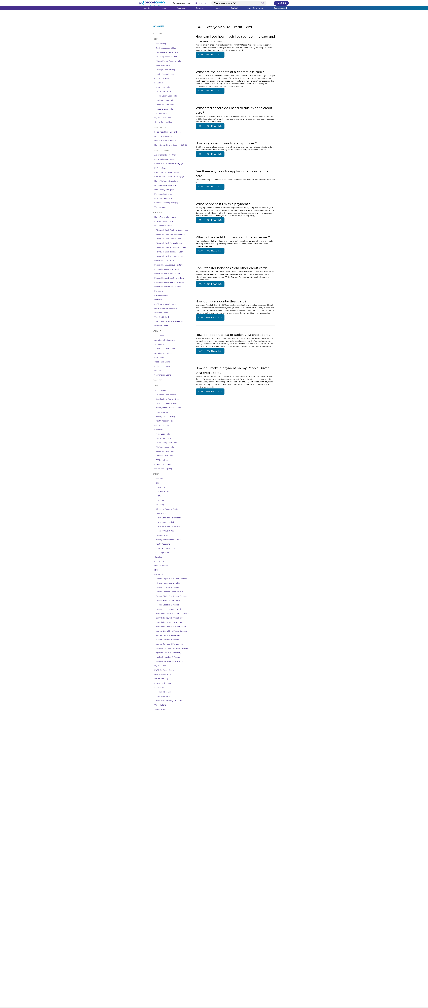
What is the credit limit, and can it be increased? (233, 237)
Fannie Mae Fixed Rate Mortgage (168, 163)
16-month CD (163, 487)
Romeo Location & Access (167, 605)
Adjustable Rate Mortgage (165, 155)
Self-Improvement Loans (165, 304)
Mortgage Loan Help (165, 100)
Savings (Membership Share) (168, 539)
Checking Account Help (166, 57)
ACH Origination (161, 552)
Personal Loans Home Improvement (170, 282)
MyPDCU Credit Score (164, 670)
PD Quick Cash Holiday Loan (168, 239)
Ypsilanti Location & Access (168, 657)
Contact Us (159, 561)
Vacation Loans (161, 313)
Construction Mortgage (164, 159)
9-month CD (163, 492)
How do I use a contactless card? (221, 301)
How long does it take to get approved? (226, 143)
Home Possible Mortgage (165, 185)
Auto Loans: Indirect (163, 353)
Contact (234, 8)
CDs (159, 496)
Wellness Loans (161, 326)
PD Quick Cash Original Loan (169, 243)
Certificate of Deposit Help (167, 52)
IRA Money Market (166, 522)
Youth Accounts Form (165, 548)
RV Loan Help (162, 113)
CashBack (158, 557)
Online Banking (161, 679)
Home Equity (159, 127)
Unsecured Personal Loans (166, 308)
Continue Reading (210, 54)
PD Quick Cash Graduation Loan (170, 234)
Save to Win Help (163, 65)
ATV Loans (159, 336)
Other (156, 474)
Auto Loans (159, 344)
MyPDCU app (160, 666)
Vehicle (157, 331)
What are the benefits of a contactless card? (230, 72)
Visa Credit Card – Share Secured (168, 321)
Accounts (145, 8)
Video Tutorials (160, 705)
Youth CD (162, 500)
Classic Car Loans (162, 362)
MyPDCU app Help (162, 117)
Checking (160, 505)
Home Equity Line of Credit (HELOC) (170, 145)
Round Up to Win (164, 692)
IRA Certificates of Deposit (169, 518)
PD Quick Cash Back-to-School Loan (172, 230)
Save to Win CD (163, 696)
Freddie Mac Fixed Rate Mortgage (169, 176)
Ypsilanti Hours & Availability (168, 653)
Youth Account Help (165, 74)
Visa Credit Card (161, 317)
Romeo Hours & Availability (168, 600)
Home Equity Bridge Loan (165, 136)
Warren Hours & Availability (168, 635)
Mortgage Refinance (163, 194)
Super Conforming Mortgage (167, 203)
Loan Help (158, 83)
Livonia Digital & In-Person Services (171, 579)
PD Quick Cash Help (165, 104)
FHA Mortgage (160, 168)
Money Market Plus (166, 531)
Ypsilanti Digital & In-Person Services (172, 648)
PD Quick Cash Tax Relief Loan (169, 252)
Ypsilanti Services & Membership (170, 661)
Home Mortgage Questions (166, 181)
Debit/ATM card (161, 566)
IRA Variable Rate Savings (169, 526)
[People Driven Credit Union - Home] (152, 3)
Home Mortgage (161, 150)
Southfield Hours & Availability (169, 618)
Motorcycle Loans (162, 366)
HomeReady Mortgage (164, 190)
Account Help (160, 44)
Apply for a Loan (255, 8)
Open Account (280, 8)
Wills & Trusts (160, 709)
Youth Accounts (163, 544)
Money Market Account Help (168, 61)
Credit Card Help (163, 91)
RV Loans (158, 370)
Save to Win (159, 687)
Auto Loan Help (163, 87)
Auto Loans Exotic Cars (164, 349)
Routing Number (163, 535)
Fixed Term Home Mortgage (166, 172)
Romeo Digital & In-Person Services (171, 596)
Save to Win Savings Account (169, 700)
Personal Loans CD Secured (166, 269)
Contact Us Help (161, 78)
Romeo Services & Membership (169, 609)
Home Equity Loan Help (166, 96)
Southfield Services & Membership (171, 626)
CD (157, 483)
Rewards (158, 300)
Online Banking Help (163, 122)
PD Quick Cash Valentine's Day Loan (172, 256)
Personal (158, 212)
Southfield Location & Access (169, 622)
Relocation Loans (161, 295)
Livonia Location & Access (167, 587)
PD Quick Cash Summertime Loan (171, 247)
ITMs (156, 570)
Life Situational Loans (163, 221)
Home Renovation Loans (165, 217)
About (217, 8)
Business (199, 8)
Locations (158, 574)
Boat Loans (159, 357)
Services (181, 8)
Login (283, 3)
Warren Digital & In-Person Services (171, 631)
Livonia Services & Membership (169, 592)
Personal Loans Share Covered (167, 286)
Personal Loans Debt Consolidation (169, 278)
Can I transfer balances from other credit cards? (232, 268)
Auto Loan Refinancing (164, 340)
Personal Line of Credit (164, 260)
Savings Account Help (165, 70)
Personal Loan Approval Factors (168, 265)
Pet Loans (158, 291)
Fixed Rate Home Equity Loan (167, 132)
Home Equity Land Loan (165, 140)
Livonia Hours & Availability (168, 583)
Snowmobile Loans (162, 375)
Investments (161, 513)
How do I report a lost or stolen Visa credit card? (233, 335)
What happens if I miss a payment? (223, 204)
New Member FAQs (163, 674)
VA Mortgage (160, 207)
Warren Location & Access (167, 639)
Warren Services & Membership (169, 644)
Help (155, 39)
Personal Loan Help (164, 109)
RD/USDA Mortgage (163, 198)
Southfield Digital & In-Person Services (173, 613)
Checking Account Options (168, 509)
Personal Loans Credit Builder (167, 273)
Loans (163, 8)
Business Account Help (166, 48)
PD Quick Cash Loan (163, 226)
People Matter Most (162, 683)
